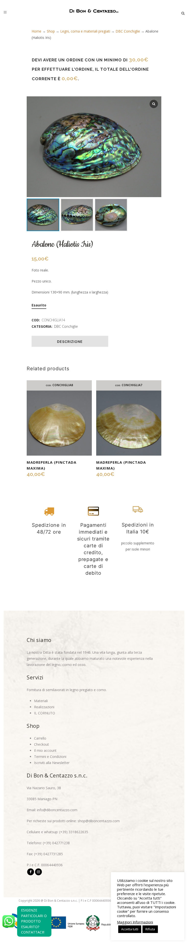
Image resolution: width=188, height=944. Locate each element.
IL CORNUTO (44, 713)
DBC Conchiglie (128, 31)
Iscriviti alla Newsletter (52, 762)
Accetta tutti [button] (129, 929)
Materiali (41, 700)
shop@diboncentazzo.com (99, 821)
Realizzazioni (44, 707)
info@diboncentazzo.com (57, 810)
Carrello (40, 738)
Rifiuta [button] (150, 929)
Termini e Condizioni (50, 756)
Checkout (41, 744)
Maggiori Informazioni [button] (135, 922)
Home (36, 31)
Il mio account (45, 750)
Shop (51, 31)
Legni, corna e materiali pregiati (85, 31)
